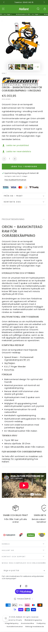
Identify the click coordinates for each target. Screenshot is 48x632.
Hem (3, 73)
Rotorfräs (9, 370)
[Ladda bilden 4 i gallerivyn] (30, 67)
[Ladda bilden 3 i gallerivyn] (24, 67)
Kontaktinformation (15, 626)
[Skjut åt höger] (44, 2)
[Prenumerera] (44, 571)
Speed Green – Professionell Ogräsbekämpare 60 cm (18, 358)
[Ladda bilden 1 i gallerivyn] (11, 67)
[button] (38, 9)
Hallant (19, 617)
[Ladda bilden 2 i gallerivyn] (18, 67)
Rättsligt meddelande (34, 626)
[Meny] (3, 9)
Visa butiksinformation (15, 180)
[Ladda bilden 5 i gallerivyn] (36, 67)
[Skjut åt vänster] (4, 2)
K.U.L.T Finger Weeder (15, 366)
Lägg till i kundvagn (24, 166)
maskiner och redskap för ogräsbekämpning (22, 457)
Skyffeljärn (9, 363)
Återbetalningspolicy (33, 620)
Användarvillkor (27, 623)
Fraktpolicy (41, 623)
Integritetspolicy (12, 623)
